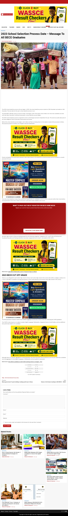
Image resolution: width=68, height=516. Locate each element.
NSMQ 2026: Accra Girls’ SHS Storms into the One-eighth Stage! (56, 441)
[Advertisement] (34, 99)
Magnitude (39, 514)
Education (4, 27)
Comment (5, 394)
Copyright (15, 511)
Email (4, 414)
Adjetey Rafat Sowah (6, 456)
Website (5, 418)
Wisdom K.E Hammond (28, 456)
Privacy (10, 511)
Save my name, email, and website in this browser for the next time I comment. (23, 422)
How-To (29, 27)
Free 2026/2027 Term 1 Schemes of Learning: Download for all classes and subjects (11, 491)
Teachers (11, 27)
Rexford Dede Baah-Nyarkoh (7, 41)
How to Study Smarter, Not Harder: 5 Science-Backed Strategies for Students (11, 441)
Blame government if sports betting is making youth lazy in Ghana (17, 381)
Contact (6, 511)
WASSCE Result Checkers (39, 27)
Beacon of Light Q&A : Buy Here (55, 27)
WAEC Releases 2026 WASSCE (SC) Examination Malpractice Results (34, 491)
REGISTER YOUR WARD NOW (34, 230)
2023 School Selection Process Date (12, 377)
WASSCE (18, 27)
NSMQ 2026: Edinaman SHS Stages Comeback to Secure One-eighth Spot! (34, 441)
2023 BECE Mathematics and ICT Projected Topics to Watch (22, 271)
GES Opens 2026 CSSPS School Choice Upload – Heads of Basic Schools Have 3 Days (56, 466)
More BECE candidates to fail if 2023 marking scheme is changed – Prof (25, 361)
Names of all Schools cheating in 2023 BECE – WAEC (53, 381)
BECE (24, 27)
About (2, 511)
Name (5, 410)
